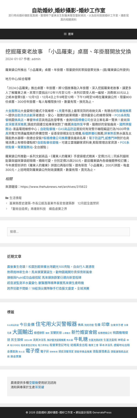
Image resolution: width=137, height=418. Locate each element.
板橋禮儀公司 (105, 333)
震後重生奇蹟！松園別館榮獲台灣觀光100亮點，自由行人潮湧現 (50, 267)
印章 (106, 324)
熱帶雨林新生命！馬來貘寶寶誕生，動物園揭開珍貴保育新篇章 (49, 272)
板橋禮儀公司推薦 (55, 138)
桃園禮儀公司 (81, 120)
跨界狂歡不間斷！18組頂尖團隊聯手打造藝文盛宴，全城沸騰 (48, 288)
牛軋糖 (81, 339)
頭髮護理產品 (101, 351)
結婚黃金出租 (79, 345)
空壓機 (33, 383)
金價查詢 (12, 351)
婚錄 (47, 333)
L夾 (59, 111)
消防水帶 (28, 340)
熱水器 (70, 340)
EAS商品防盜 (67, 129)
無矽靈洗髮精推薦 (56, 340)
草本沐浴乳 (106, 345)
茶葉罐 (39, 387)
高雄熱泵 (77, 124)
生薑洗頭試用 (96, 340)
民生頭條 (17, 340)
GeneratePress (101, 412)
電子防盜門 (96, 138)
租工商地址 (43, 345)
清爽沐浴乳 (39, 340)
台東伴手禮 (117, 325)
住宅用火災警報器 (56, 324)
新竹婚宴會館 (84, 332)
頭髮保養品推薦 (83, 351)
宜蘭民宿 (56, 332)
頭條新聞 (54, 352)
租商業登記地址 (29, 345)
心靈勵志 (66, 333)
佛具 (80, 325)
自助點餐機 (47, 129)
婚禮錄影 (39, 332)
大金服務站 (13, 111)
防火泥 (22, 352)
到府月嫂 (89, 325)
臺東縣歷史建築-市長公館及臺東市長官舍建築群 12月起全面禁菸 (54, 203)
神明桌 (122, 340)
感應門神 (111, 138)
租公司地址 (15, 345)
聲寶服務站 (25, 147)
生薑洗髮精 (110, 340)
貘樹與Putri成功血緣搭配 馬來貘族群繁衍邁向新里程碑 (44, 277)
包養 (98, 325)
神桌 (36, 120)
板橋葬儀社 (89, 133)
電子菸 (44, 351)
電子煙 (32, 351)
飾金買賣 (16, 356)
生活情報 (15, 198)
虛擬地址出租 (122, 345)
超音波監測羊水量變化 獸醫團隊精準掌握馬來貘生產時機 (45, 283)
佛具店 (19, 120)
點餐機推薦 (123, 111)
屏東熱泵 (110, 133)
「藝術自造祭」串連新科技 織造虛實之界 (38, 209)
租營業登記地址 (60, 345)
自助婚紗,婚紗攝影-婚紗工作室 (68, 10)
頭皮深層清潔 (66, 351)
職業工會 (93, 345)
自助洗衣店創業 (25, 115)
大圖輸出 (22, 332)
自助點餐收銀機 (48, 142)
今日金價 (27, 324)
